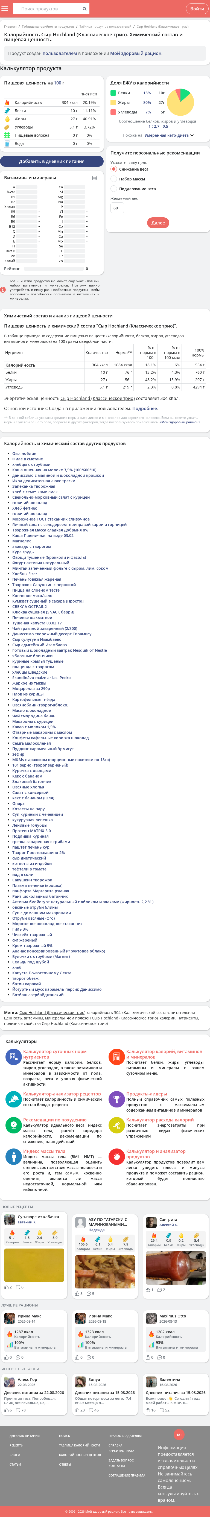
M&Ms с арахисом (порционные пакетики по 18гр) (61, 759)
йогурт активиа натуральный (40, 562)
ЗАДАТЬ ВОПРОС (121, 1460)
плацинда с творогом (33, 666)
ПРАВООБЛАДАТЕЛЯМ (125, 1436)
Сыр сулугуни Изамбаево (37, 639)
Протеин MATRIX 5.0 (31, 830)
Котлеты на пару (28, 808)
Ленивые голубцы (29, 825)
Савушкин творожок (32, 879)
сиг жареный (24, 940)
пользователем (60, 53)
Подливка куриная (30, 836)
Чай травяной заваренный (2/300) (44, 628)
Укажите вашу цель (128, 162)
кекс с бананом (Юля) (33, 797)
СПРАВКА (115, 1445)
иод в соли (22, 874)
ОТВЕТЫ (65, 1464)
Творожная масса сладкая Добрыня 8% (50, 530)
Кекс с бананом (27, 776)
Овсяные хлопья (28, 787)
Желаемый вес (124, 198)
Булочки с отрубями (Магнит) (41, 956)
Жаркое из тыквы (29, 683)
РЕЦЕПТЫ (17, 1445)
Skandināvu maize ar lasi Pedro (41, 677)
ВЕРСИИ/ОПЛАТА (121, 1451)
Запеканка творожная (33, 486)
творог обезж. (26, 978)
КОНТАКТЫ (117, 1466)
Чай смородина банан (34, 715)
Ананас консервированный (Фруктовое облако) (58, 951)
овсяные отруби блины (35, 907)
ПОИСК (64, 1436)
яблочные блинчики (32, 655)
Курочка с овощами (31, 770)
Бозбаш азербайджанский (37, 994)
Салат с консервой (30, 792)
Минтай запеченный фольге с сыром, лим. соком (60, 568)
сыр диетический (29, 858)
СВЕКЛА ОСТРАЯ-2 (29, 606)
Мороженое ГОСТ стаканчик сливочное (51, 519)
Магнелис (21, 540)
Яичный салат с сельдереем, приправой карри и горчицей (69, 524)
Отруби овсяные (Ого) (33, 918)
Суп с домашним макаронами (41, 912)
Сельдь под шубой (30, 961)
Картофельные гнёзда (33, 699)
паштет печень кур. (31, 847)
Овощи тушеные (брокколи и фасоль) (49, 557)
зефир (18, 754)
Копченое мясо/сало (32, 595)
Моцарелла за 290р (31, 688)
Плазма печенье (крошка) (37, 885)
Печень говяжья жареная (36, 579)
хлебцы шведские (29, 672)
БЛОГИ (15, 1455)
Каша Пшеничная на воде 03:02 (43, 535)
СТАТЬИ (15, 1464)
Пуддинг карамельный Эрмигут (43, 748)
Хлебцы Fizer (24, 573)
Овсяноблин (24, 453)
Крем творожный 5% (32, 945)
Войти (197, 9)
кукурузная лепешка (32, 819)
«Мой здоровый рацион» (179, 422)
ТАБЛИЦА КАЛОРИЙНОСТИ (79, 1445)
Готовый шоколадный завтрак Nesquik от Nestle (59, 650)
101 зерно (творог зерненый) (40, 765)
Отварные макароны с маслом (42, 732)
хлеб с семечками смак (35, 491)
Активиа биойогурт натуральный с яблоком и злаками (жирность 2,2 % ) (82, 901)
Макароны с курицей (32, 721)
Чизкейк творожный (32, 934)
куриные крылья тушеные (37, 661)
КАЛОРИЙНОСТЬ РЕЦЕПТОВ (80, 1455)
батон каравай (26, 983)
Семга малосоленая (31, 743)
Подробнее (144, 408)
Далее (158, 223)
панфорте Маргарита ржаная (40, 890)
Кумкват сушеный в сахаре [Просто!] (48, 601)
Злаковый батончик (31, 781)
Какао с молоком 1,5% (34, 726)
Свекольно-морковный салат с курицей (51, 497)
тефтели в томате (29, 869)
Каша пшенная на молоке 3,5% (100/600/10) (54, 469)
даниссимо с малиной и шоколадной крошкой (58, 475)
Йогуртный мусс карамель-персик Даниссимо (57, 989)
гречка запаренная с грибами (41, 841)
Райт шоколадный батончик (40, 896)
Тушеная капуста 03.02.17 (37, 622)
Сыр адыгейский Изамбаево (39, 644)
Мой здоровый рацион (135, 53)
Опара (18, 803)
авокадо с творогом (31, 546)
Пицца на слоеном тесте (36, 590)
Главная (10, 26)
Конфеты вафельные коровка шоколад (50, 737)
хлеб (17, 967)
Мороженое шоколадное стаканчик (47, 923)
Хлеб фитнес (24, 508)
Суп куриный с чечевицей (37, 814)
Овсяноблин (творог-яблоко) (40, 705)
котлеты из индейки (32, 863)
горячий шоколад (29, 502)
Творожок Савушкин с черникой (44, 584)
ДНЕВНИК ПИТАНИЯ (25, 1436)
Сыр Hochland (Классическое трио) (162, 26)
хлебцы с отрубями (31, 464)
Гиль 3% (20, 929)
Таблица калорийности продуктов (48, 26)
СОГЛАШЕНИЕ (119, 1475)
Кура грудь (23, 551)
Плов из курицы (27, 694)
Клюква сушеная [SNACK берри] (43, 612)
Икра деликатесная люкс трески (43, 480)
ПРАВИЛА (138, 1475)
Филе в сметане (27, 458)
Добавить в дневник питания (51, 161)
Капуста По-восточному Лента (41, 972)
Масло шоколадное (31, 710)
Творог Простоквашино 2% (38, 852)
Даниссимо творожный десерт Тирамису (52, 633)
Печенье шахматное (32, 617)
